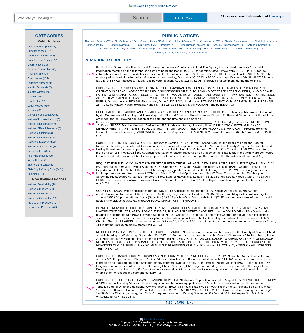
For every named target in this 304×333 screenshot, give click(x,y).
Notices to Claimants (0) (41, 133)
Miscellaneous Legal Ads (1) (43, 114)
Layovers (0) (35, 96)
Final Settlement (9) (38, 73)
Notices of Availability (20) (42, 184)
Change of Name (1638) (41, 55)
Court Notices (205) (38, 64)
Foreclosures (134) (38, 78)
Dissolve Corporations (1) (42, 69)
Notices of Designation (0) (42, 123)
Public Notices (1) (37, 160)
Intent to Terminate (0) (40, 87)
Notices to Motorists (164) (42, 142)
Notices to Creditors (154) (42, 137)
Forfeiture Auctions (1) (40, 82)
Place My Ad (185, 18)
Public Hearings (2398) (41, 155)
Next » (190, 302)
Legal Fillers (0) (36, 101)
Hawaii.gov (276, 16)
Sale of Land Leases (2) (41, 164)
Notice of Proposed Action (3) (44, 119)
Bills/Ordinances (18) (39, 51)
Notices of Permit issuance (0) (44, 128)
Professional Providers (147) (44, 202)
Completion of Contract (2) (42, 60)
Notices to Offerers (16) (40, 193)
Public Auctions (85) (39, 151)
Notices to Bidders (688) (41, 189)
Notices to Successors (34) (42, 146)
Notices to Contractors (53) (42, 198)
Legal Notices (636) (39, 105)
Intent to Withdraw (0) (39, 92)
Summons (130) (36, 173)
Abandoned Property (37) (42, 46)
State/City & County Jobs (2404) (45, 169)
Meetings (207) (36, 110)
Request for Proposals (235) (43, 207)
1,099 (181, 302)
